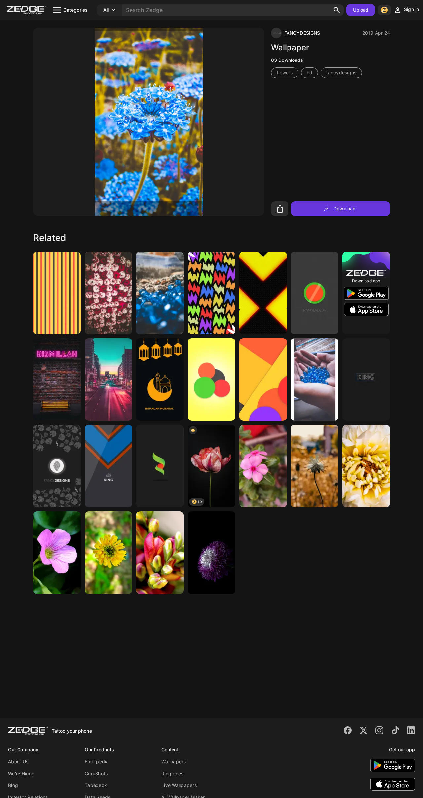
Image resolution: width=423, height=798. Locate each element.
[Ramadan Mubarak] (160, 379)
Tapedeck (96, 785)
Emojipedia (97, 761)
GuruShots (96, 773)
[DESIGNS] (263, 379)
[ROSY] (108, 293)
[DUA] (314, 379)
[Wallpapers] (108, 379)
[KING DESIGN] (108, 466)
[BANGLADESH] (314, 293)
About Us (18, 761)
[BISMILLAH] (57, 379)
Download (344, 208)
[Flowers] (160, 552)
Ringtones (172, 773)
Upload (361, 10)
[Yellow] (211, 379)
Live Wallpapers (179, 785)
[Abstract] (211, 293)
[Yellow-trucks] (263, 293)
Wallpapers (173, 761)
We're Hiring (21, 773)
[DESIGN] (57, 293)
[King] (366, 379)
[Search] (337, 10)
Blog (13, 785)
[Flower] (263, 466)
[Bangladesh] (160, 466)
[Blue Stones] (160, 293)
